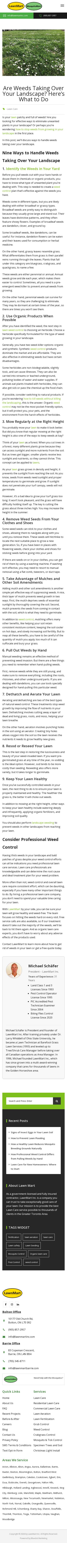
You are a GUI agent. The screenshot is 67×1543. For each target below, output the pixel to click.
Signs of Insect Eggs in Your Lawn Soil (32, 1132)
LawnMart (14, 909)
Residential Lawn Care (46, 1403)
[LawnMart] (16, 6)
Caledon (31, 1477)
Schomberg (23, 1508)
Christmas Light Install (47, 1450)
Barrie (55, 1466)
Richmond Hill (9, 1508)
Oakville (26, 1503)
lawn (14, 117)
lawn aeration (31, 1237)
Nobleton (59, 1498)
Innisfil (46, 1487)
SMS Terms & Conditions (16, 1445)
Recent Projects (11, 1413)
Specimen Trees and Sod (48, 1445)
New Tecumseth (32, 1498)
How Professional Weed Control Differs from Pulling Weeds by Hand (32, 1156)
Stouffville (56, 1508)
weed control (37, 349)
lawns (36, 462)
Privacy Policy (10, 1440)
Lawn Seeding (32, 1245)
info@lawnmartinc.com (17, 15)
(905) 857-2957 (49, 15)
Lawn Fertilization (44, 1419)
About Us (7, 1403)
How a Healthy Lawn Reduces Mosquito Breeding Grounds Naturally (33, 1146)
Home (5, 1398)
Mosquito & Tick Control (48, 1440)
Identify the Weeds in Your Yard (33, 168)
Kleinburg (12, 1493)
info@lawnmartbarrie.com (23, 1368)
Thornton (17, 1514)
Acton (5, 1466)
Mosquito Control (16, 1253)
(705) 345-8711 (16, 1361)
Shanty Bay (35, 1508)
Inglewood (36, 1487)
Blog (5, 1429)
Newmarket (47, 1498)
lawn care (48, 1237)
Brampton (20, 1477)
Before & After (10, 1419)
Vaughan (55, 1514)
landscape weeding (43, 822)
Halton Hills (47, 1482)
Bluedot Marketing (39, 1538)
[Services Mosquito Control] (34, 6)
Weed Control (42, 1429)
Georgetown (34, 1482)
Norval (18, 1503)
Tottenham (35, 1514)
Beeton (14, 1471)
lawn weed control (13, 330)
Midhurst (57, 1493)
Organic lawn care (38, 1253)
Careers (7, 1424)
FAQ (4, 1408)
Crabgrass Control (44, 1434)
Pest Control (14, 1262)
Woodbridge (8, 1519)
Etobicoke (13, 1482)
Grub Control (41, 1424)
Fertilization (13, 1237)
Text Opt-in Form (12, 1450)
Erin (58, 1477)
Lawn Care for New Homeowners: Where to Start (33, 1166)
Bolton (37, 1471)
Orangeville (37, 1503)
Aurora (35, 1466)
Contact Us (8, 1434)
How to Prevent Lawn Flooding (28, 1138)
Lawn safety (14, 1245)
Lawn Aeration (42, 1413)
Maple (38, 1493)
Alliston (13, 1466)
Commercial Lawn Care (47, 1408)
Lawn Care (12, 108)
